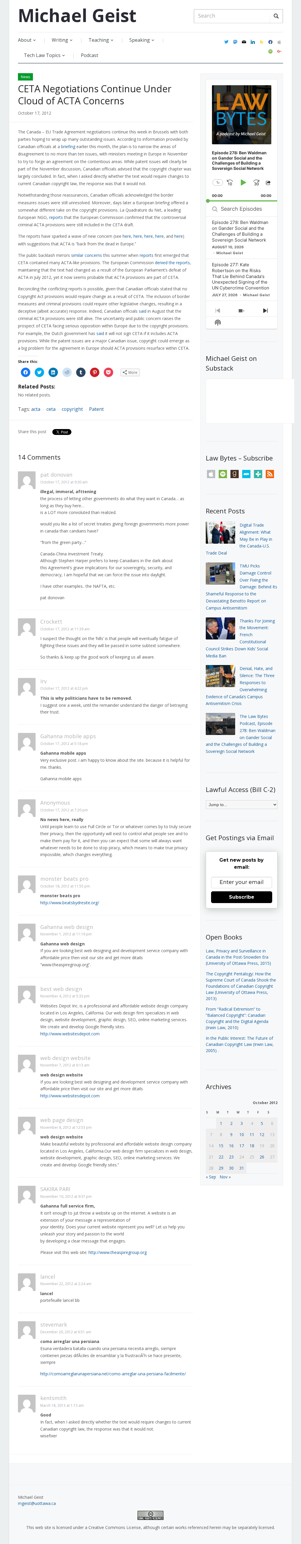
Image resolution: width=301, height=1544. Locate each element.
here (127, 236)
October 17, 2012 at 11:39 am (65, 629)
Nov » (225, 1177)
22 (221, 1157)
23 (231, 1157)
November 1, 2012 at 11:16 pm (66, 934)
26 (262, 1157)
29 (221, 1168)
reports (56, 217)
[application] (241, 140)
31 (241, 1168)
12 (262, 1134)
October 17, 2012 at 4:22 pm (64, 688)
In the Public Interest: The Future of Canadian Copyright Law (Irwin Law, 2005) (240, 1044)
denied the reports (172, 262)
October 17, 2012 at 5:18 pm (64, 743)
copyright (72, 409)
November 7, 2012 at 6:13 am (64, 1065)
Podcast (89, 55)
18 (252, 1145)
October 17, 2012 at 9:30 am (64, 482)
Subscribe (241, 897)
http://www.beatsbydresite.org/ (69, 902)
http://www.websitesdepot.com (70, 1033)
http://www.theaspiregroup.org (117, 1252)
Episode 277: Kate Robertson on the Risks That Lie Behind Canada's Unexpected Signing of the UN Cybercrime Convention (240, 276)
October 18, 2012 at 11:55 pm (65, 886)
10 (241, 1134)
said (142, 311)
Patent (96, 409)
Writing (60, 40)
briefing (68, 146)
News (25, 76)
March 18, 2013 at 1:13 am (62, 1405)
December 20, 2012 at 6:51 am (65, 1331)
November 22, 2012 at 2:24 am (65, 1283)
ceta (51, 409)
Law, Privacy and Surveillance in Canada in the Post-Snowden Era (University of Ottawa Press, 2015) (238, 957)
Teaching (98, 40)
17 (241, 1145)
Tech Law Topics (42, 55)
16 (231, 1145)
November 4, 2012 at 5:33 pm (65, 996)
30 (231, 1168)
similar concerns (86, 255)
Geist (77, 15)
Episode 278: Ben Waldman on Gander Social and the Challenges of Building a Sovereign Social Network (240, 231)
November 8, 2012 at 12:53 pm (66, 1127)
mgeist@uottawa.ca (37, 1503)
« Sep (211, 1177)
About (24, 40)
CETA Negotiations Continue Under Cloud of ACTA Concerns (94, 94)
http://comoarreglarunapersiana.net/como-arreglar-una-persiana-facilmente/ (113, 1373)
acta (35, 409)
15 (221, 1145)
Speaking (139, 40)
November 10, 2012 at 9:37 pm (66, 1196)
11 (252, 1134)
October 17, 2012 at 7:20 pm (64, 810)
